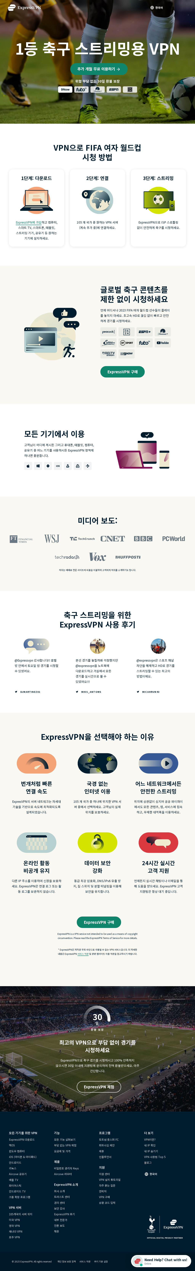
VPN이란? (150, 1139)
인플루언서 (105, 1157)
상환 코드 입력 (107, 1203)
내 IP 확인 (150, 1145)
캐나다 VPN (15, 1231)
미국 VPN (14, 1220)
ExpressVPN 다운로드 (22, 1139)
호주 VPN (14, 1237)
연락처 (102, 1191)
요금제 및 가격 (62, 1151)
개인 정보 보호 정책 (66, 1261)
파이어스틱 (15, 1185)
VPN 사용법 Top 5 (155, 1157)
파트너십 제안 (107, 1145)
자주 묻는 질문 (107, 1185)
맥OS (12, 1145)
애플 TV (13, 1180)
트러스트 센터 (62, 1197)
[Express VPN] (24, 7)
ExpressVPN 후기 (64, 1214)
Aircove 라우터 (63, 1174)
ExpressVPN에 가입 (29, 222)
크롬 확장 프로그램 (19, 1197)
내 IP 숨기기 (151, 1151)
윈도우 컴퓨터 (17, 1151)
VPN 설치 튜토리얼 (110, 1180)
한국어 (159, 8)
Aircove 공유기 (18, 1174)
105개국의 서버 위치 (20, 1214)
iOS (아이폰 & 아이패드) (23, 1157)
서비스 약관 (83, 953)
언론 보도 (59, 1225)
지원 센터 (104, 1174)
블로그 (148, 1162)
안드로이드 (15, 1162)
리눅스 (12, 1168)
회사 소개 (59, 1191)
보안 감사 (59, 1208)
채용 (56, 1231)
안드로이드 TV (17, 1191)
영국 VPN (14, 1226)
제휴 (101, 1151)
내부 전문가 (60, 1220)
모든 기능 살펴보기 (64, 1139)
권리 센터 (59, 1203)
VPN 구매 (104, 1197)
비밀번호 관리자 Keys (66, 1168)
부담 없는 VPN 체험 (65, 1145)
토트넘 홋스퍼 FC (109, 1139)
